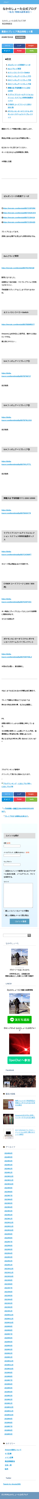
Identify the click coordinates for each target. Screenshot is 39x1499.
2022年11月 (8, 1226)
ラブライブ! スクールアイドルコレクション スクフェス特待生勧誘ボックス (21, 97)
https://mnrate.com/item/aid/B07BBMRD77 (18, 324)
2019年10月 (8, 1369)
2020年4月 (8, 1346)
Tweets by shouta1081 (12, 1484)
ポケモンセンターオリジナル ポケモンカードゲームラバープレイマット (20, 114)
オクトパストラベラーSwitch (19, 72)
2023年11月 (8, 1180)
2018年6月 (8, 1430)
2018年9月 (8, 1419)
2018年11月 (8, 1411)
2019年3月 (8, 1396)
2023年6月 (8, 1199)
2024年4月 (8, 1161)
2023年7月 (8, 1196)
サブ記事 (8, 1453)
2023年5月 (8, 1203)
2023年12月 (8, 1176)
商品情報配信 (20, 37)
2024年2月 (8, 1169)
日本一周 (8, 1465)
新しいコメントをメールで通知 (17, 911)
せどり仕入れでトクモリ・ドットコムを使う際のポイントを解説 (25, 1132)
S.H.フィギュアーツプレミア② (19, 80)
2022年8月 (8, 1238)
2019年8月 (8, 1376)
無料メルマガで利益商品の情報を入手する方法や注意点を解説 (25, 1103)
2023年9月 (8, 1188)
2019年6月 (8, 1384)
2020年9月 (8, 1326)
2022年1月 (8, 1265)
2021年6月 (8, 1292)
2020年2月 (8, 1353)
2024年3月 (8, 1165)
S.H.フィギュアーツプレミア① (19, 76)
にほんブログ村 (7, 786)
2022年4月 (8, 1253)
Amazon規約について (13, 1450)
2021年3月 (8, 1303)
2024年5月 (8, 1157)
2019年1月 (8, 1403)
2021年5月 (8, 1296)
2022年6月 (8, 1246)
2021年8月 (8, 1284)
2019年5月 (8, 1388)
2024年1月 (8, 1172)
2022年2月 (8, 1261)
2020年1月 (8, 1357)
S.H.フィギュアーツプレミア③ (19, 84)
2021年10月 (8, 1276)
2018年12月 (8, 1407)
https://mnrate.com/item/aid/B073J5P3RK (19, 208)
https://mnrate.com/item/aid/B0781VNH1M (18, 268)
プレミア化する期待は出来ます (16, 816)
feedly (32, 50)
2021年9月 (8, 1280)
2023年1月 (8, 1219)
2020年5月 (8, 1342)
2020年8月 (8, 1330)
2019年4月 (8, 1392)
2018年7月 (8, 1426)
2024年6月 (8, 1153)
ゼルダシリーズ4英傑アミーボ (19, 65)
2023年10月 (8, 1184)
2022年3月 (8, 1257)
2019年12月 (8, 1361)
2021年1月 (8, 1311)
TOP (14, 21)
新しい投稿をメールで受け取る (17, 915)
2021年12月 (8, 1269)
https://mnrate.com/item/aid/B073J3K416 (19, 217)
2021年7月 (8, 1288)
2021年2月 (8, 1307)
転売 (6, 1469)
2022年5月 (8, 1249)
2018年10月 (8, 1415)
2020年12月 (8, 1315)
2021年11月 (8, 1272)
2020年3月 (8, 1349)
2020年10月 (8, 1322)
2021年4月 (8, 1299)
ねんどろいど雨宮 (14, 69)
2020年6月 (8, 1338)
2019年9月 (8, 1372)
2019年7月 (8, 1380)
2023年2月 (8, 1215)
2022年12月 (8, 1222)
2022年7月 (8, 1242)
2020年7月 (8, 1334)
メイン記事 (9, 1457)
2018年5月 (8, 1434)
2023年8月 (8, 1192)
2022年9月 (8, 1234)
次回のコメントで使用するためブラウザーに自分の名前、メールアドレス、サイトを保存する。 (19, 874)
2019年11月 (8, 1365)
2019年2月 (8, 1399)
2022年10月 (8, 1230)
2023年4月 (8, 1207)
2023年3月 (8, 1211)
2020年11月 (8, 1319)
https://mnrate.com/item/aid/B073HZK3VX (19, 213)
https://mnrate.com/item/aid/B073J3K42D (19, 222)
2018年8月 (8, 1423)
